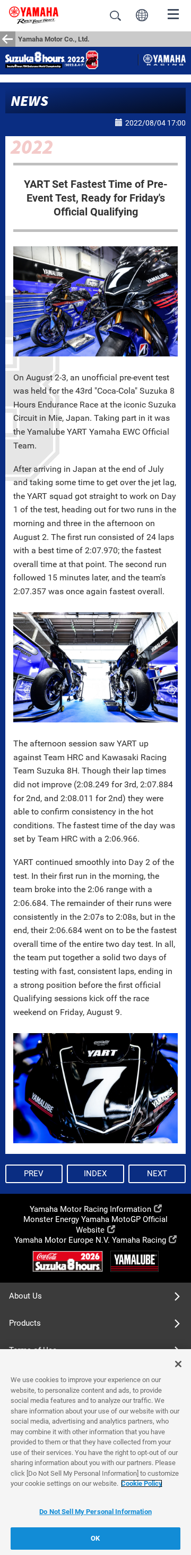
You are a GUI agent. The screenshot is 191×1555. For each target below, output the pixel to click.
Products (25, 1323)
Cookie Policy (141, 1483)
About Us (25, 1296)
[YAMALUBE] (134, 1261)
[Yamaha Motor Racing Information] (164, 60)
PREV (34, 1173)
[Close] (178, 1364)
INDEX (95, 1173)
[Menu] (173, 13)
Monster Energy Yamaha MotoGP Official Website (95, 1224)
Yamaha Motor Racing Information (90, 1209)
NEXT (157, 1173)
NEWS (29, 100)
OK (95, 1538)
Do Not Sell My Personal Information (95, 1512)
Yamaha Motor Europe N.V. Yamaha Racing (90, 1240)
